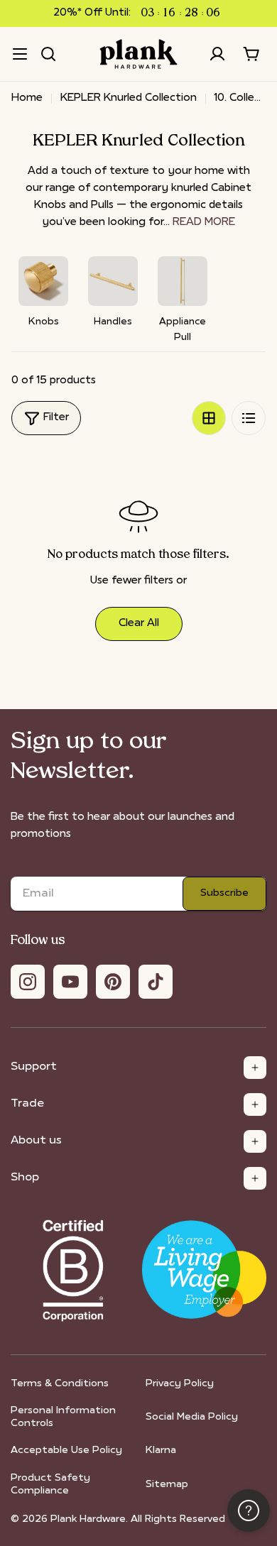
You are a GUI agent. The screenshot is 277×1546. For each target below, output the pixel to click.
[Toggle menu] (19, 53)
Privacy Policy (180, 1383)
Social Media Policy (192, 1417)
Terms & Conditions (60, 1383)
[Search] (48, 53)
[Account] (217, 53)
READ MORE (204, 222)
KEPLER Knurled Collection (128, 98)
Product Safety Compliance (50, 1484)
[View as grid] (209, 418)
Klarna (161, 1450)
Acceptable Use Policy (66, 1450)
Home (27, 98)
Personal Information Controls (63, 1417)
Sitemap (167, 1484)
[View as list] (249, 418)
